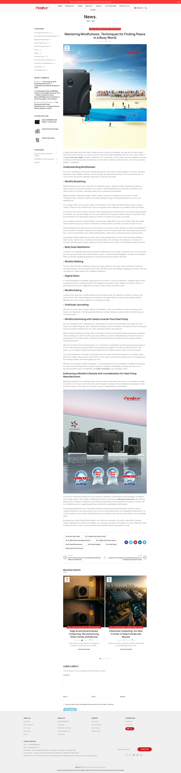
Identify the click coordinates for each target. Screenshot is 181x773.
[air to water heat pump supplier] (105, 441)
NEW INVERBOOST (63, 721)
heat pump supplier (77, 157)
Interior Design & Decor (134, 627)
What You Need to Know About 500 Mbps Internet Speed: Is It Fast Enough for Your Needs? (47, 97)
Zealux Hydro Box (48, 138)
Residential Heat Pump (64, 728)
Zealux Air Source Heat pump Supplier (43, 154)
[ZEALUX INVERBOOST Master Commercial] (37, 122)
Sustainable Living (39, 70)
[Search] (146, 8)
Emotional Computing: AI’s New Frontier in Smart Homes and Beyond (126, 634)
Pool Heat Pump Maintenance (43, 63)
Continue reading (84, 649)
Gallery (26, 734)
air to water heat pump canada (95, 536)
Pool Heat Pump (115, 29)
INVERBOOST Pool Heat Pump (44, 159)
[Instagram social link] (130, 755)
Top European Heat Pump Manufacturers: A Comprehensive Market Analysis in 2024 (47, 85)
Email (94, 696)
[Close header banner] (178, 2)
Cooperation (130, 718)
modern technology (102, 369)
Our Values (27, 721)
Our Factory (27, 728)
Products (61, 718)
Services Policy (95, 731)
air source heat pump (73, 536)
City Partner (128, 721)
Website (122, 696)
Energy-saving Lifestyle (79, 627)
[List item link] (66, 745)
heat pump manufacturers (126, 499)
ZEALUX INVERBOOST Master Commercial (49, 121)
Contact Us (128, 724)
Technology (61, 724)
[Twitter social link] (131, 542)
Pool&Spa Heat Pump (64, 731)
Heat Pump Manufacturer (64, 770)
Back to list (105, 557)
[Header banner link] (87, 2)
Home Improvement (94, 627)
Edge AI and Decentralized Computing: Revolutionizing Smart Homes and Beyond (84, 634)
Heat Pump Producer (91, 770)
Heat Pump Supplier (79, 770)
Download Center (96, 724)
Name (65, 696)
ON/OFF (37, 162)
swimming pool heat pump (74, 548)
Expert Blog (27, 731)
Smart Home (38, 66)
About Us (27, 718)
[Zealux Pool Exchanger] (37, 131)
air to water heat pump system (106, 540)
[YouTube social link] (133, 755)
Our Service (95, 721)
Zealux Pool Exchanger (50, 129)
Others (36, 53)
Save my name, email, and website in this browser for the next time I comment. (89, 704)
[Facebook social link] (126, 542)
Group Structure (28, 724)
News (92, 21)
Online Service (95, 728)
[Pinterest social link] (135, 542)
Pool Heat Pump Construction (43, 60)
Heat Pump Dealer (104, 770)
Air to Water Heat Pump (101, 29)
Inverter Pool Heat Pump (114, 319)
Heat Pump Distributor (117, 770)
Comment (66, 675)
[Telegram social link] (144, 542)
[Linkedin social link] (140, 542)
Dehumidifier (61, 734)
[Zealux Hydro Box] (37, 140)
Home (88, 21)
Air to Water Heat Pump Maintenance (45, 36)
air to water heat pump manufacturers (78, 540)
